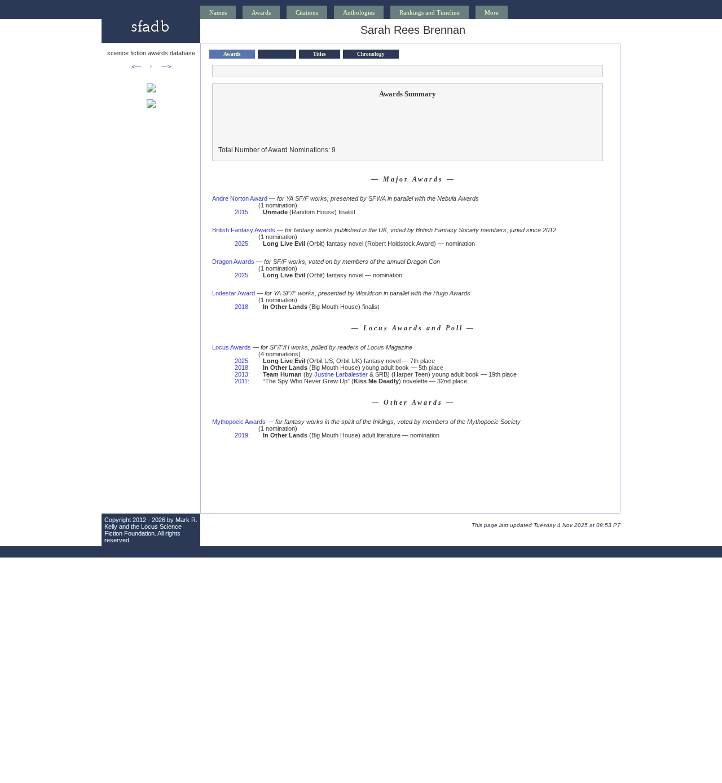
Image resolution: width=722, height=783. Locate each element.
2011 (241, 381)
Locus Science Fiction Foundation (143, 530)
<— (136, 66)
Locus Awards (231, 347)
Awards (261, 12)
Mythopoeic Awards (239, 421)
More (492, 12)
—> (166, 66)
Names (218, 12)
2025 (241, 243)
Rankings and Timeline (429, 12)
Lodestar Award (233, 293)
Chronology (371, 54)
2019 (241, 435)
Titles (319, 54)
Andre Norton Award (239, 198)
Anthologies (359, 12)
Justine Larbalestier (341, 374)
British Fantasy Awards (243, 230)
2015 (241, 212)
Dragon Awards (233, 261)
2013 (241, 374)
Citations (307, 12)
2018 (241, 306)
